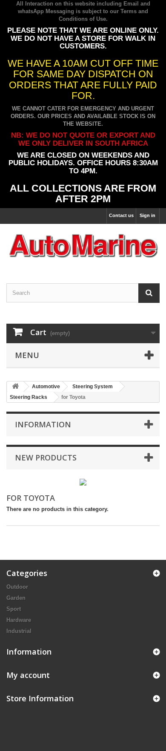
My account (28, 675)
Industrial (18, 631)
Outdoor (17, 587)
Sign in (147, 215)
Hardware (18, 620)
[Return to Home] (15, 386)
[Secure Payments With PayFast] (83, 481)
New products (46, 457)
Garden (16, 598)
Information (43, 424)
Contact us (121, 215)
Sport (13, 609)
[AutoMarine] (83, 246)
